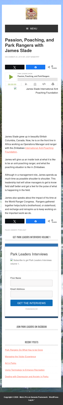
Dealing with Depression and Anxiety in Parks (26, 376)
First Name (15, 277)
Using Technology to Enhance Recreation (25, 369)
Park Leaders (31, 13)
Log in (30, 400)
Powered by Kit (31, 308)
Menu (33, 28)
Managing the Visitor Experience (20, 356)
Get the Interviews (31, 303)
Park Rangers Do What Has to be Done (24, 349)
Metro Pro (24, 397)
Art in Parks (10, 363)
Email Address (17, 288)
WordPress (53, 397)
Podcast (22, 230)
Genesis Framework (39, 397)
